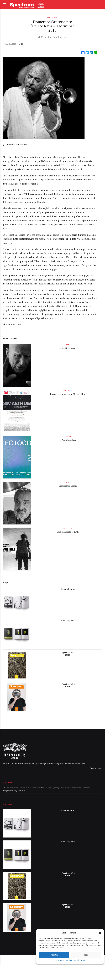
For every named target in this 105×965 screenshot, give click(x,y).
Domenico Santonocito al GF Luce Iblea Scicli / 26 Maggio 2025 (67, 395)
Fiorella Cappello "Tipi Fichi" (67, 622)
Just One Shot (52, 17)
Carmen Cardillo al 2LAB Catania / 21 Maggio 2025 (67, 533)
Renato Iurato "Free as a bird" (67, 590)
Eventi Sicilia (67, 391)
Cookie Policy (60, 960)
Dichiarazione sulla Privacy (75, 960)
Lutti (67, 345)
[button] (100, 933)
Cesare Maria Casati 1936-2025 (67, 487)
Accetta (54, 955)
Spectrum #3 (67, 652)
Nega (85, 955)
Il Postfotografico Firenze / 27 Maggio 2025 (67, 441)
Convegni (67, 437)
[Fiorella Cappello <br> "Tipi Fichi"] (17, 633)
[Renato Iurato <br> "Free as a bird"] (17, 602)
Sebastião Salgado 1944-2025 (67, 349)
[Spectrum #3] (17, 665)
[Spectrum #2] (17, 697)
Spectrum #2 (67, 684)
